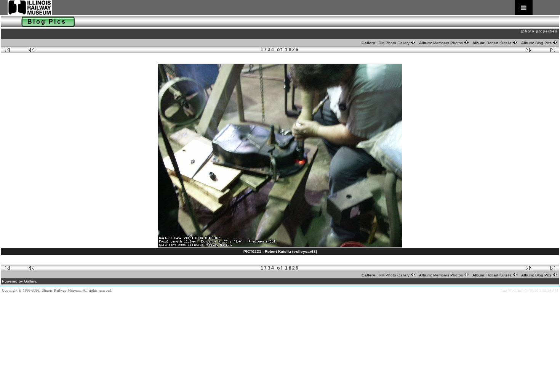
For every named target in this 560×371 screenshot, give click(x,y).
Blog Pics (544, 43)
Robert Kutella (499, 43)
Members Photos (448, 43)
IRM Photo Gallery (394, 43)
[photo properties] (540, 31)
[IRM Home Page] (270, 7)
